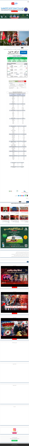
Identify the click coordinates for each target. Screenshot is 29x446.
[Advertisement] (14, 24)
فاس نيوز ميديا (23, 192)
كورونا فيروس (15, 203)
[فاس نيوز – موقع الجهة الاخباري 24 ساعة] (14, 3)
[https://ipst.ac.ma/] (14, 9)
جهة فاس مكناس (23, 203)
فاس (25, 30)
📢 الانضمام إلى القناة (14, 440)
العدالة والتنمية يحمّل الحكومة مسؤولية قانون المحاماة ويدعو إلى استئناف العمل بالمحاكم (20, 256)
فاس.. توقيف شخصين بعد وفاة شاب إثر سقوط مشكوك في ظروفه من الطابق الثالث (24, 221)
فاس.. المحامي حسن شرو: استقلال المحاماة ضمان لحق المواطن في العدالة (5, 213)
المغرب (26, 203)
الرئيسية (27, 30)
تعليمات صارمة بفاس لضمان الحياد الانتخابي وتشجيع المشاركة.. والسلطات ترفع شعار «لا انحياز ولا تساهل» (5, 221)
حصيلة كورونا (20, 203)
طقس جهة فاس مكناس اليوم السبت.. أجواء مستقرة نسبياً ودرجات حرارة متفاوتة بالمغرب (14, 213)
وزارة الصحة (12, 203)
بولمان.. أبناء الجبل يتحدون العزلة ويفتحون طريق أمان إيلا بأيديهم (24, 212)
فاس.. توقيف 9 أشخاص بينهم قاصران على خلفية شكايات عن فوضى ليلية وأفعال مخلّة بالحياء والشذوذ (14, 221)
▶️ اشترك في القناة (14, 287)
